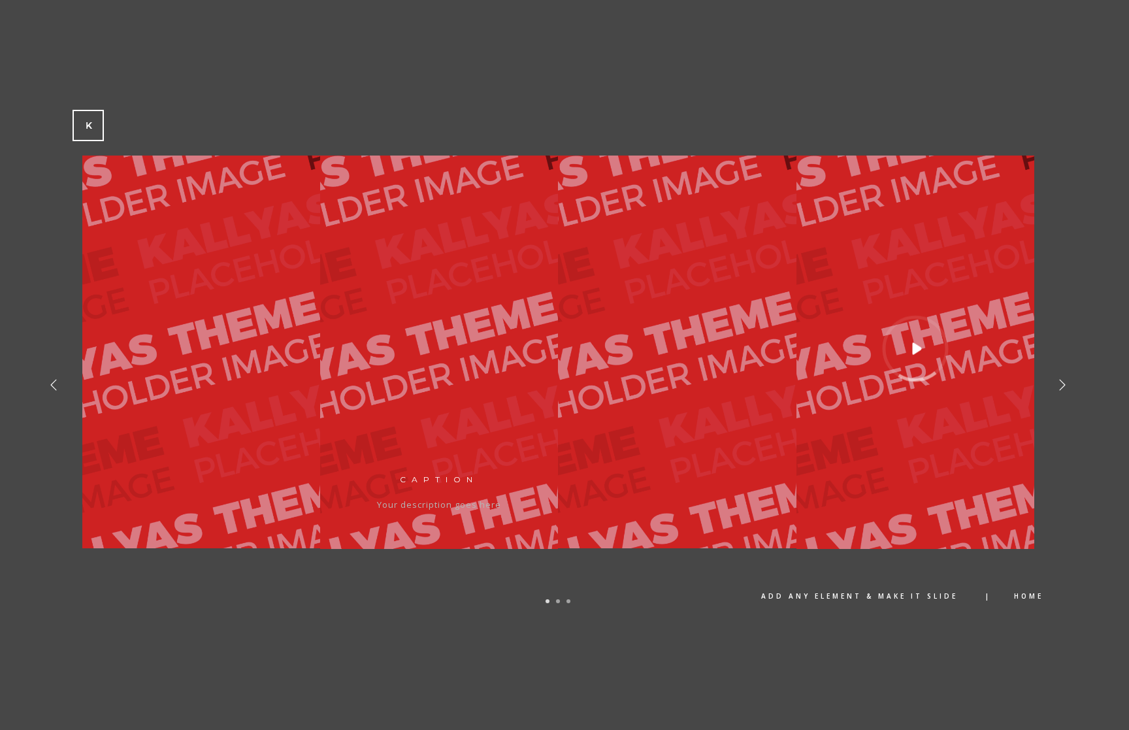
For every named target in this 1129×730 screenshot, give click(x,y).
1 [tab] (547, 601)
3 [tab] (568, 601)
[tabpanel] (558, 362)
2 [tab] (558, 601)
